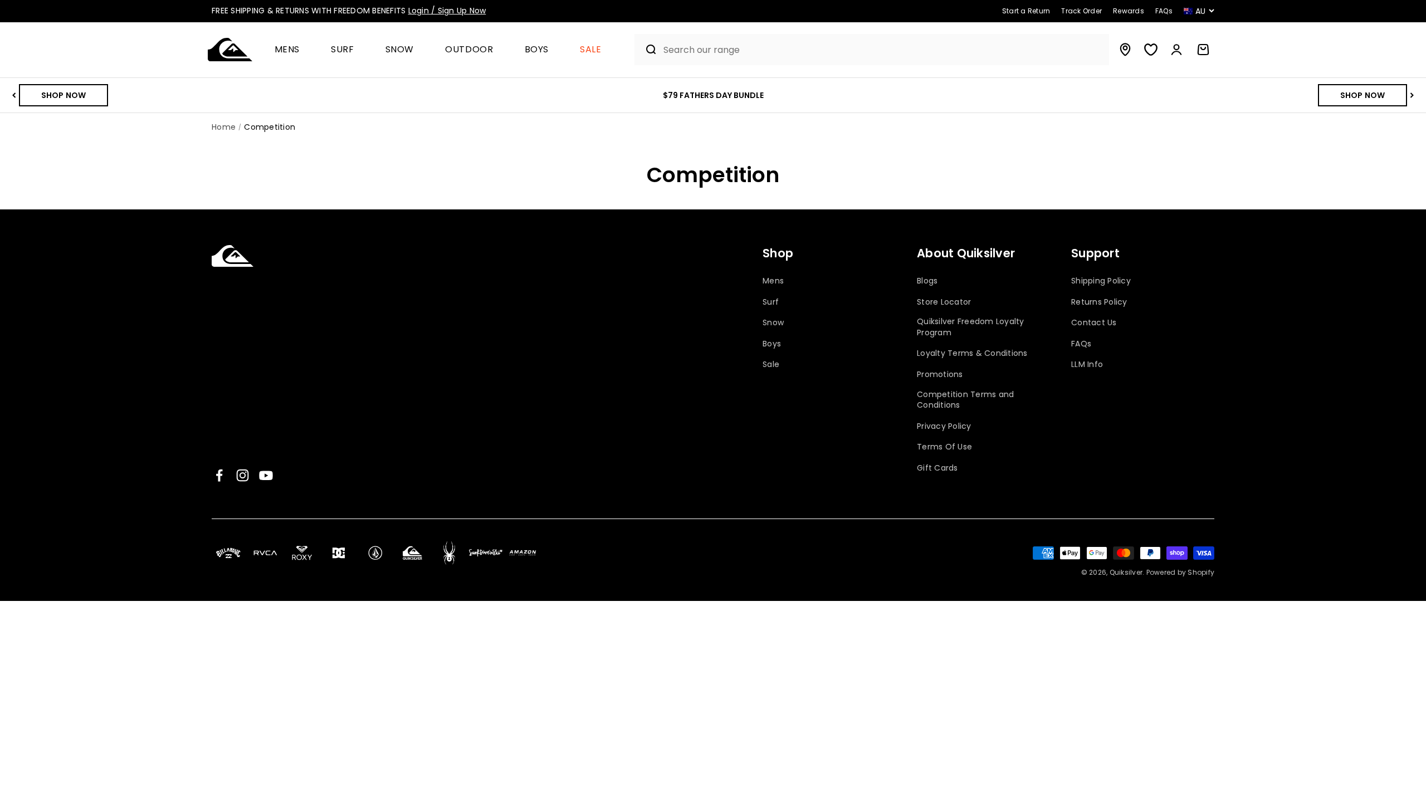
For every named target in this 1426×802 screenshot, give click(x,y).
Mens (287, 50)
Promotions (940, 374)
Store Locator (944, 302)
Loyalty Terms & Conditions (972, 353)
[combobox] (883, 49)
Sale (591, 50)
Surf (342, 50)
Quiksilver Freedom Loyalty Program (970, 327)
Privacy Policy (944, 426)
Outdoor (469, 50)
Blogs (927, 281)
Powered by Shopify (1180, 572)
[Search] (646, 49)
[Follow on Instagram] (242, 475)
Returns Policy (1099, 302)
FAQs (1081, 344)
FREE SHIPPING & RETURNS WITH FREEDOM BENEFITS (349, 10)
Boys (537, 50)
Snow (399, 50)
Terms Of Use (944, 447)
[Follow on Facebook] (219, 475)
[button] (291, 50)
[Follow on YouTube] (266, 475)
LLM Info (1087, 364)
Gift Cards (937, 468)
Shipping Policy (1101, 281)
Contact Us (1094, 322)
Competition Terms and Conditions (965, 400)
